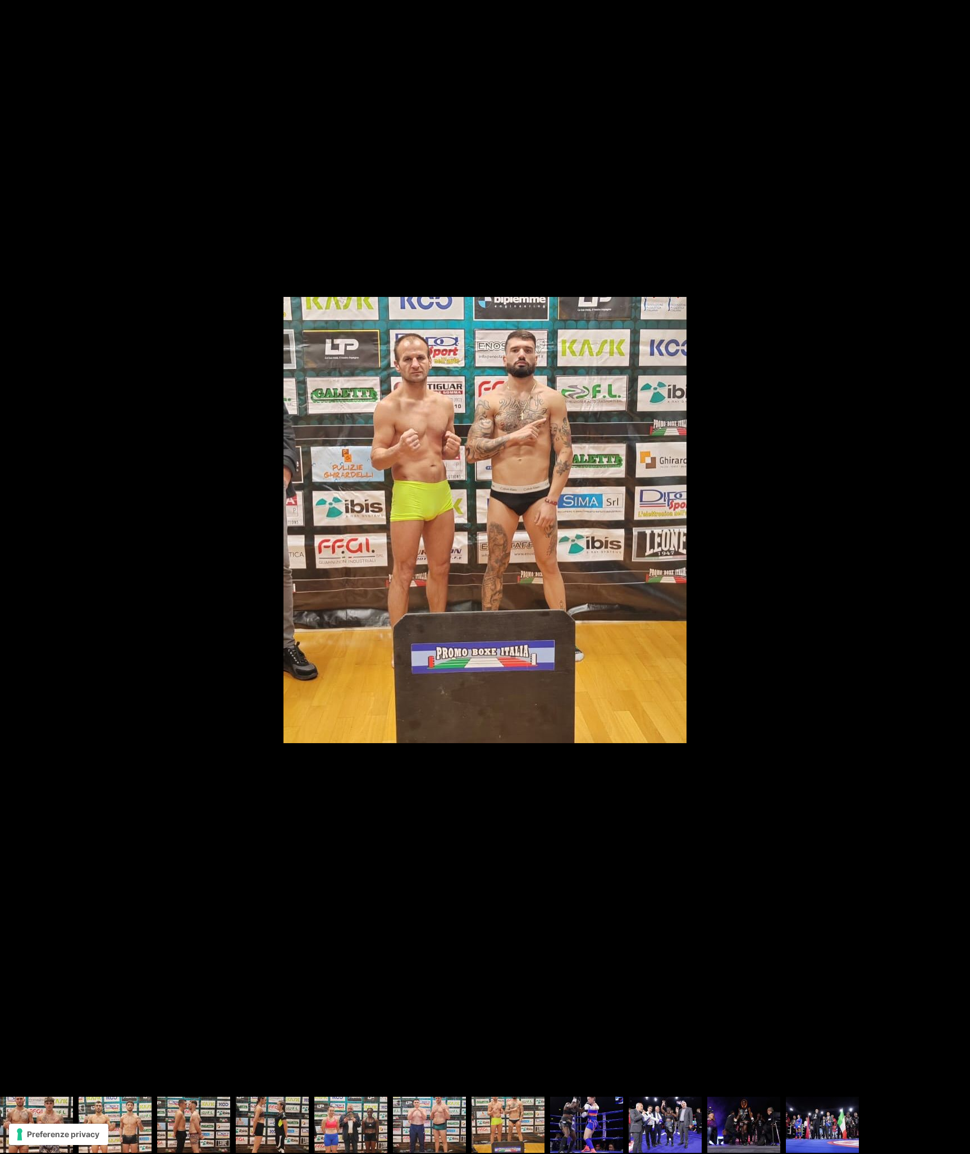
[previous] (19, 560)
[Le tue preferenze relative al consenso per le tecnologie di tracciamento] (58, 1134)
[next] (950, 560)
